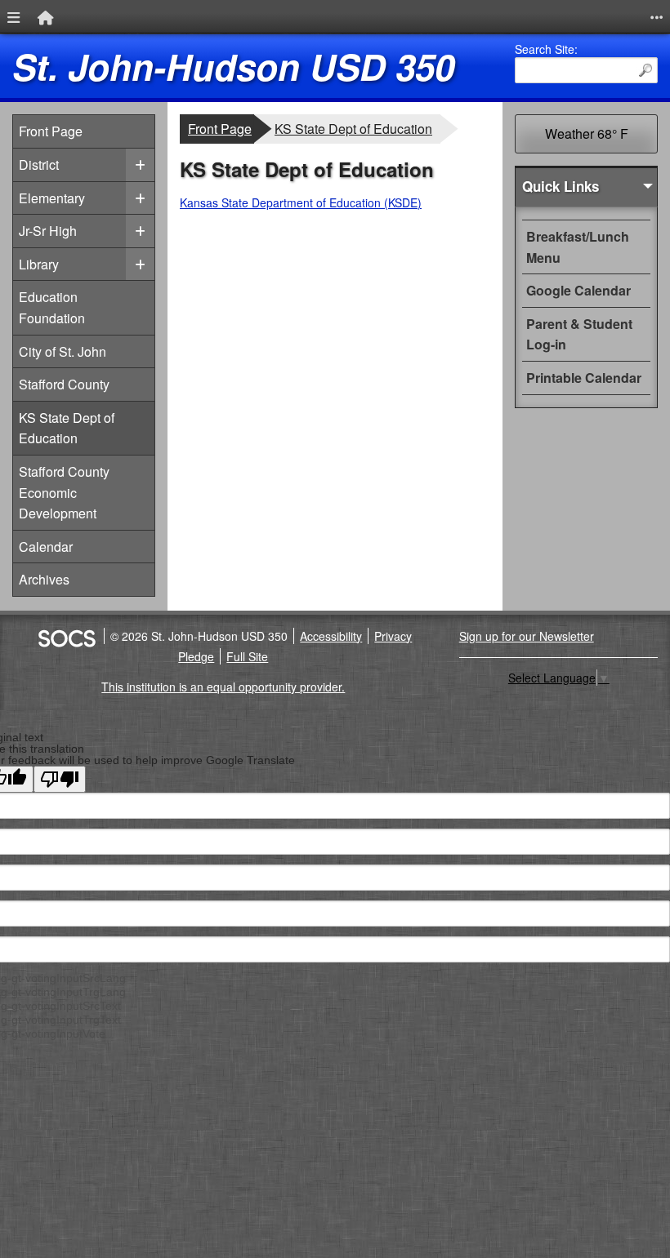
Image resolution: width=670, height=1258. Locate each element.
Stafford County (64, 384)
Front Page (51, 131)
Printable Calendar (583, 377)
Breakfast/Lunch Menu (577, 247)
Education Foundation (52, 307)
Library (39, 264)
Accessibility (331, 636)
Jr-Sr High (48, 230)
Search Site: (546, 49)
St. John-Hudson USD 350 (233, 66)
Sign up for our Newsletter (526, 636)
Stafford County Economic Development (64, 492)
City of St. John (62, 351)
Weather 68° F (586, 133)
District (39, 164)
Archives (44, 579)
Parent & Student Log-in (579, 334)
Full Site (247, 656)
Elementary (52, 198)
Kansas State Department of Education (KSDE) (301, 202)
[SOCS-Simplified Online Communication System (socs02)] (66, 636)
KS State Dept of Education (66, 428)
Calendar (46, 546)
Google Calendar (578, 290)
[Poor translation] (60, 779)
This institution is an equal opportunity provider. (223, 686)
